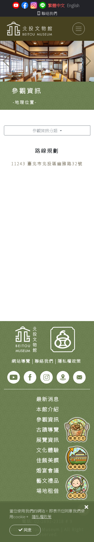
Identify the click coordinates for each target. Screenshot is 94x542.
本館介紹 (47, 409)
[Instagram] (46, 377)
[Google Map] (63, 377)
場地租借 (47, 490)
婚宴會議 (47, 470)
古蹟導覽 (47, 429)
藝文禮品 (47, 480)
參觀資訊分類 (45, 130)
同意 (28, 530)
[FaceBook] (30, 377)
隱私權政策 (41, 516)
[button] (87, 61)
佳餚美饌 (47, 460)
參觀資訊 (47, 419)
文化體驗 (47, 450)
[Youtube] (13, 377)
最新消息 (47, 399)
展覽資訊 (47, 439)
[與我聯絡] (79, 377)
